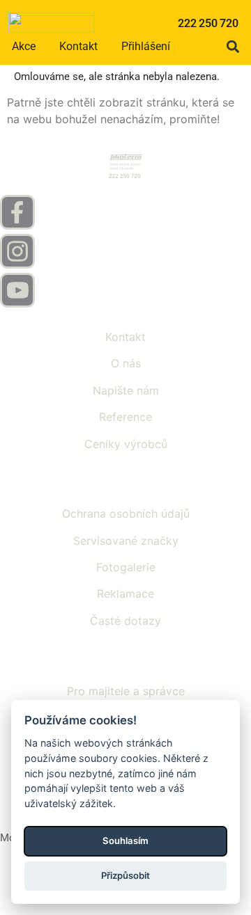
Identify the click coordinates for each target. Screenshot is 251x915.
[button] (232, 46)
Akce (24, 46)
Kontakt (78, 46)
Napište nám (126, 390)
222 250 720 (208, 23)
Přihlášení (145, 46)
